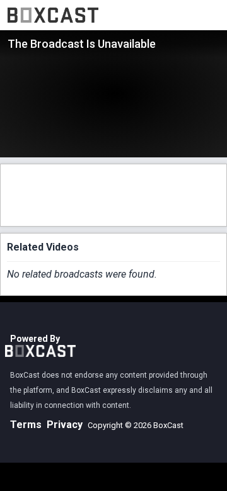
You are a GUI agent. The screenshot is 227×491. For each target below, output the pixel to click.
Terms (26, 425)
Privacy (65, 425)
